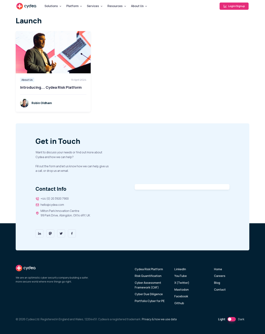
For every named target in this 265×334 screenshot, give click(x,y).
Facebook (181, 296)
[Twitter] (61, 233)
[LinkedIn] (39, 233)
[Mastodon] (50, 233)
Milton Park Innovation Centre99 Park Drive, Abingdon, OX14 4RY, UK (65, 213)
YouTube (180, 276)
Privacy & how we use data (159, 319)
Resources (115, 6)
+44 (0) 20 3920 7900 (55, 199)
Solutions (51, 6)
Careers (219, 276)
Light (221, 319)
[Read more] (53, 52)
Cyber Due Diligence (149, 294)
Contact (220, 290)
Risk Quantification (148, 276)
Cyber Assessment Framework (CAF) (148, 285)
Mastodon (181, 290)
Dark (241, 319)
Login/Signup (236, 6)
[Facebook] (72, 233)
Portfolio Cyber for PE (150, 301)
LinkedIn (180, 269)
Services (93, 6)
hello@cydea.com (52, 205)
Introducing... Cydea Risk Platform (51, 87)
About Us (137, 6)
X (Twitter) (181, 283)
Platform (72, 6)
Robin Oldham (42, 103)
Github (179, 303)
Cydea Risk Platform (149, 269)
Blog (217, 283)
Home (218, 269)
